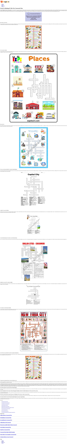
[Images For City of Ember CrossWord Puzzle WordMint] (33, 296)
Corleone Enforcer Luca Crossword (6, 436)
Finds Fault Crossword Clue (5, 401)
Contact (2, 440)
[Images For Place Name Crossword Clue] (33, 17)
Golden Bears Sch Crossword (5, 422)
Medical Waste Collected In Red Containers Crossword (8, 407)
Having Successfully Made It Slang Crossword (8, 424)
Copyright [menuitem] (3, 4)
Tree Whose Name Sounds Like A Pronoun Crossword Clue (8, 412)
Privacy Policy (3, 442)
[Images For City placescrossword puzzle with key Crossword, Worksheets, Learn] (33, 367)
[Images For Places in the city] (33, 88)
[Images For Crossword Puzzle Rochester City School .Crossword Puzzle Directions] (33, 225)
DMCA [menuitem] (2, 5)
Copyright (3, 441)
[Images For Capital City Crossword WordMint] (33, 190)
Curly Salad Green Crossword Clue (6, 402)
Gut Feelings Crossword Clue (5, 427)
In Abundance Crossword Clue (5, 417)
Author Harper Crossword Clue (6, 415)
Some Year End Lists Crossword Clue (6, 408)
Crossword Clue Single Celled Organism (7, 432)
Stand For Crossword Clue (5, 429)
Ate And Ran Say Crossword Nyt (6, 420)
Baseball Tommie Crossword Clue (5, 406)
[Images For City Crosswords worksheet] (33, 37)
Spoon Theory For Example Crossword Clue (8, 434)
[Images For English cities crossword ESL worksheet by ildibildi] (33, 260)
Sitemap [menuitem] (2, 6)
